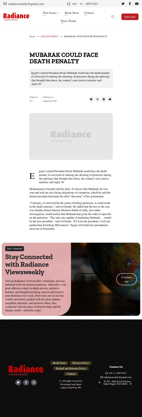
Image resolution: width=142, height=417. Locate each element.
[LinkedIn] (103, 99)
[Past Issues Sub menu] (58, 13)
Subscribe (130, 17)
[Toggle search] (113, 16)
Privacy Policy (81, 363)
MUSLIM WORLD (49, 36)
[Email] (110, 99)
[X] (97, 99)
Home (32, 36)
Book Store (72, 13)
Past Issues (50, 13)
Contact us (126, 279)
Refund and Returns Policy (71, 368)
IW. (80, 387)
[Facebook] (91, 99)
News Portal (68, 21)
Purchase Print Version (92, 279)
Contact (89, 13)
